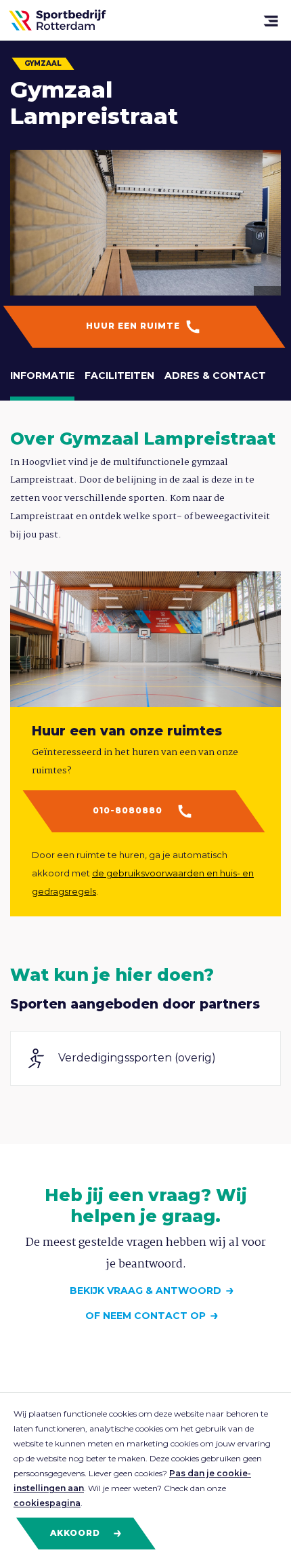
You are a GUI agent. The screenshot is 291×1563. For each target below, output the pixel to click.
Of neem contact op (145, 1316)
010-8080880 (129, 810)
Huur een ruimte (134, 326)
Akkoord (76, 1533)
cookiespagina (47, 1503)
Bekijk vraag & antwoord (145, 1290)
